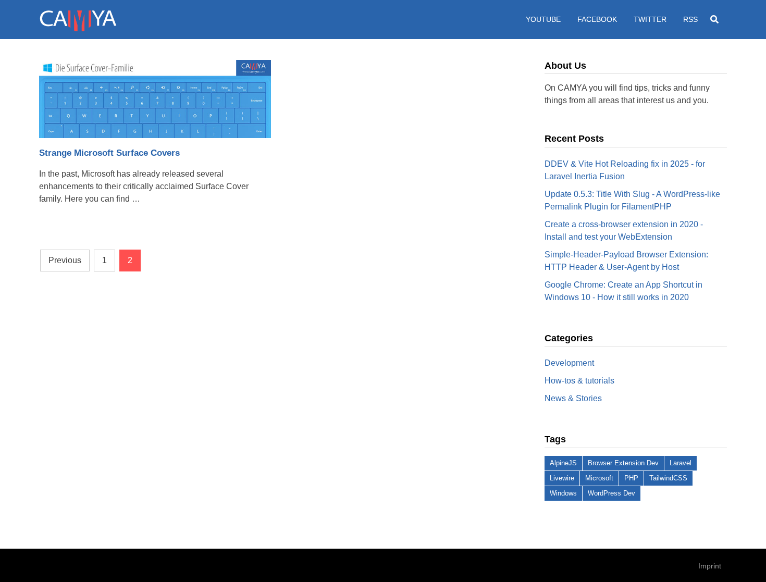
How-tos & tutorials (579, 380)
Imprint (709, 566)
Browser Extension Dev (623, 463)
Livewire (562, 478)
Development (569, 362)
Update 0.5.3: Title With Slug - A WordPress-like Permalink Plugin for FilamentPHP (632, 200)
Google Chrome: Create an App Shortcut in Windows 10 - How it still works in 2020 (623, 291)
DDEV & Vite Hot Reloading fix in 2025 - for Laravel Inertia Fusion (625, 170)
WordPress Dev (611, 493)
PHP (631, 478)
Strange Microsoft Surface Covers (109, 153)
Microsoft (599, 478)
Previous (64, 260)
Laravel (680, 463)
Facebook (597, 19)
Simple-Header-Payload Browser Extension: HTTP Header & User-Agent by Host (626, 260)
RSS (690, 19)
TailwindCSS (668, 478)
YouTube (543, 19)
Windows (563, 493)
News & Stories (573, 398)
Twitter (650, 19)
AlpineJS (563, 463)
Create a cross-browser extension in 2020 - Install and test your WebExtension (624, 230)
